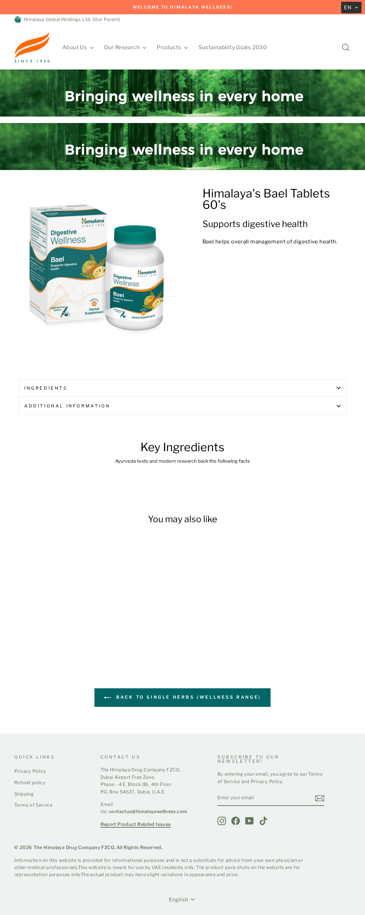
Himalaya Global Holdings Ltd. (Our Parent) (70, 19)
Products (169, 47)
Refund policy (29, 782)
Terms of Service (33, 805)
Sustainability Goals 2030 (233, 47)
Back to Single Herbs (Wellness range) (187, 697)
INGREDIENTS (46, 388)
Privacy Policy (30, 771)
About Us (75, 47)
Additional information (67, 405)
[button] (351, 7)
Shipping (24, 794)
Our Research (122, 47)
